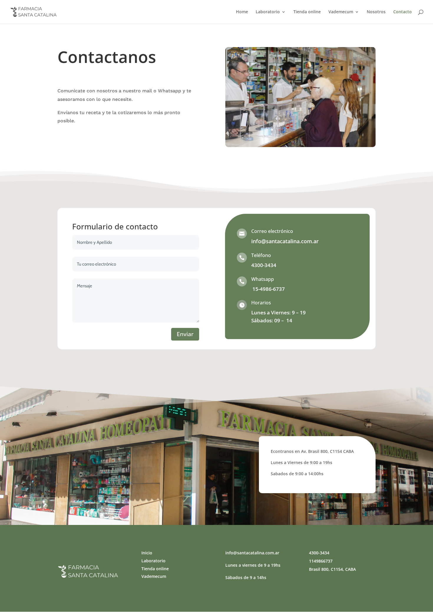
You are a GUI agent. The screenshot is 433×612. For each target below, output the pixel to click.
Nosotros (376, 12)
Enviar (185, 334)
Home (242, 12)
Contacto (402, 12)
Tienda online (307, 12)
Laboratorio (268, 12)
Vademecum (340, 12)
